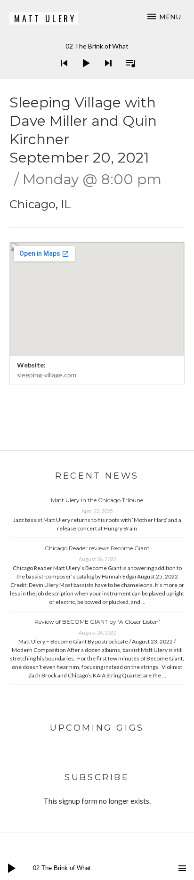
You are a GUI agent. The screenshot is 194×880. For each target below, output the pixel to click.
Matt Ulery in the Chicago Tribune (97, 500)
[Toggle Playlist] (127, 75)
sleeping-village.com (46, 375)
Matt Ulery (45, 18)
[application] (97, 56)
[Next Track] (105, 75)
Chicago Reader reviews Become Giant (97, 548)
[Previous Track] (61, 75)
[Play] (83, 75)
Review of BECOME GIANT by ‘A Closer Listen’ (97, 621)
